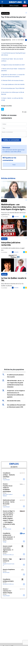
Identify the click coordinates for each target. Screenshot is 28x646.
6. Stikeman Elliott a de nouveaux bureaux (12, 80)
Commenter (16, 216)
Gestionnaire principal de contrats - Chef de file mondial (9, 502)
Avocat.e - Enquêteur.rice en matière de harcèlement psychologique (7, 487)
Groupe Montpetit (6, 479)
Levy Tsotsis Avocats (7, 529)
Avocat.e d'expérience (9, 569)
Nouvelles (4, 239)
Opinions (4, 201)
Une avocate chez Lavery (13, 401)
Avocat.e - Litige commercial (7, 560)
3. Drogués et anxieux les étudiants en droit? (13, 65)
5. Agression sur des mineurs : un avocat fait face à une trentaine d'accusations (13, 75)
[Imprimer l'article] (26, 216)
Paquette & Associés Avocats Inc (8, 564)
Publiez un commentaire (11, 140)
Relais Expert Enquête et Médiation (7, 495)
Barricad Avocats (6, 572)
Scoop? (24, 5)
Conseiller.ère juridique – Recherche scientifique (9, 475)
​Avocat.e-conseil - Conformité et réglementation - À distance (8, 549)
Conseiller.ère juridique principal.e (8, 580)
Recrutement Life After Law (8, 554)
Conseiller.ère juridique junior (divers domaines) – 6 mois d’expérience (9, 536)
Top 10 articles (5, 13)
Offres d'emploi (14, 6)
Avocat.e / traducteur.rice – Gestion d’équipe (7, 591)
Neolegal (4, 542)
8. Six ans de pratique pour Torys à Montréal (12, 88)
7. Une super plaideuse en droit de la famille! (12, 84)
